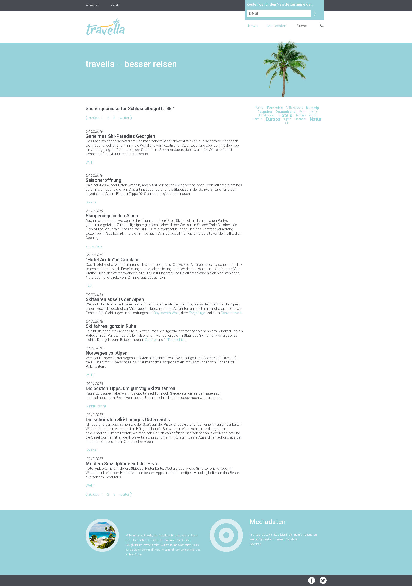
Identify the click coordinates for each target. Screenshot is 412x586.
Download (255, 544)
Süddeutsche (96, 406)
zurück (93, 118)
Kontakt (115, 5)
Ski (287, 123)
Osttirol (150, 339)
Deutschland (286, 111)
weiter (124, 118)
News (253, 26)
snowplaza (94, 246)
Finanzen (300, 119)
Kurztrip (312, 108)
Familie (257, 119)
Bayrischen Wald (166, 313)
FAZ (89, 286)
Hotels (285, 115)
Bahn (313, 111)
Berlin (302, 111)
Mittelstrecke (294, 107)
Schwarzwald (231, 313)
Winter (259, 107)
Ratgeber (265, 111)
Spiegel (91, 202)
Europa (273, 119)
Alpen (287, 119)
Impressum (92, 5)
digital (313, 115)
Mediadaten (276, 26)
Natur (315, 119)
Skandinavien (266, 115)
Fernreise (275, 108)
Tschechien (176, 339)
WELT (90, 162)
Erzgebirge (197, 313)
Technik (300, 115)
